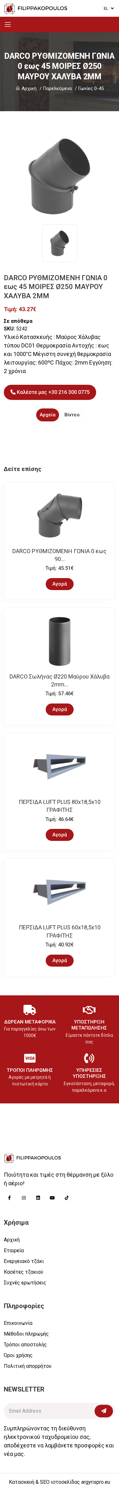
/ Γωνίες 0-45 (89, 88)
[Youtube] (52, 1197)
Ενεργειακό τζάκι (24, 1261)
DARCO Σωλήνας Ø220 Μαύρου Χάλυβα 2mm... (59, 680)
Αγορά (59, 584)
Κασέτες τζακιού (23, 1272)
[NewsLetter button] (104, 1411)
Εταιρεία (14, 1250)
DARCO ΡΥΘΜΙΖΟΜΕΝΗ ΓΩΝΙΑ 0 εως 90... (59, 555)
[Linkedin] (37, 1197)
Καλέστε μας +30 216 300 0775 (52, 392)
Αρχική (28, 88)
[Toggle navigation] (8, 24)
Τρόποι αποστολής (25, 1345)
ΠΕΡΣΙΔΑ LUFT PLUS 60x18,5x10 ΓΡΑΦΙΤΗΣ (60, 931)
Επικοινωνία (18, 1323)
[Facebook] (9, 1197)
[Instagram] (23, 1197)
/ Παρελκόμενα (56, 88)
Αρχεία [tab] (48, 415)
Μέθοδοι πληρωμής (26, 1334)
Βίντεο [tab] (72, 415)
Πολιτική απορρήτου (27, 1366)
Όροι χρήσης (18, 1355)
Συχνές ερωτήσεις (25, 1283)
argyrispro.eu (95, 1482)
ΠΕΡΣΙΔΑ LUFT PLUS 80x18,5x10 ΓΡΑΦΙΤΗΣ (60, 806)
